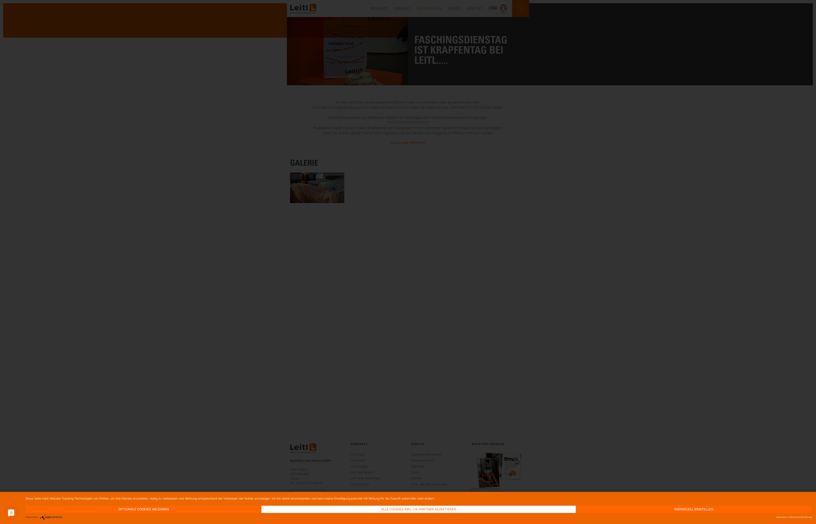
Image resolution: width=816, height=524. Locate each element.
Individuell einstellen (693, 509)
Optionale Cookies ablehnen (143, 509)
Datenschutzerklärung (800, 517)
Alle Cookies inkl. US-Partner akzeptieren (418, 509)
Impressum (781, 517)
